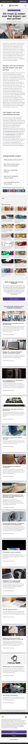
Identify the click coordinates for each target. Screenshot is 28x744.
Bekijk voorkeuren (14, 739)
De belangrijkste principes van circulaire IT (12, 467)
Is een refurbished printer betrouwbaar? (14, 183)
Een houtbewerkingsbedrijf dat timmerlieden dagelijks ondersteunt (7, 230)
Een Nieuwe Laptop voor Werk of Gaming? (12, 438)
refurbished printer (10, 134)
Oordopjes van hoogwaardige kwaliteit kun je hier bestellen (11, 581)
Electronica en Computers (14, 10)
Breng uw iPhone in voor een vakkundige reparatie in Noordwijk (13, 638)
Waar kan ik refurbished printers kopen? (14, 177)
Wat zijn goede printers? (10, 609)
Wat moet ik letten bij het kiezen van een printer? (14, 165)
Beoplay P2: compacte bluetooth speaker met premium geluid (12, 352)
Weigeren (14, 735)
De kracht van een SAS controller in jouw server (13, 409)
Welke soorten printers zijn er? (14, 159)
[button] (26, 717)
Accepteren (14, 732)
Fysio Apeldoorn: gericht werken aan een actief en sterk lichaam (20, 221)
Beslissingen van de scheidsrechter (13, 666)
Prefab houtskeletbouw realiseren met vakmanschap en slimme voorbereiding (20, 265)
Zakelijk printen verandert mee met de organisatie (13, 324)
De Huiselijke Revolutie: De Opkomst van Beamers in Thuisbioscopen (13, 524)
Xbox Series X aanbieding (10, 695)
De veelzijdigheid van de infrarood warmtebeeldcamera (13, 381)
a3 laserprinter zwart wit (11, 131)
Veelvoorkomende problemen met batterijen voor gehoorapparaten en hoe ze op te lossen (13, 496)
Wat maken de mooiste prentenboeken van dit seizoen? (6, 275)
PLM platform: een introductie (12, 552)
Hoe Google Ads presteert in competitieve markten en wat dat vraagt (7, 248)
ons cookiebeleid (13, 727)
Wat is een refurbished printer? (14, 171)
